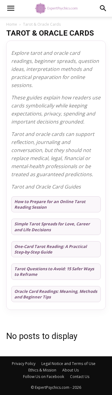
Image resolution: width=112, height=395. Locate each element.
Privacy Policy (23, 363)
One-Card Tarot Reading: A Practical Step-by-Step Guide (50, 249)
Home (11, 24)
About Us (70, 370)
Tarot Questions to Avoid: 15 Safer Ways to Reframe (54, 271)
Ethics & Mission (42, 370)
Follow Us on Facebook (43, 376)
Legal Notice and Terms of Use (68, 363)
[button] (11, 8)
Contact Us (79, 376)
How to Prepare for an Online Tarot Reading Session (50, 204)
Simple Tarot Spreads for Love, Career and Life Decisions (52, 226)
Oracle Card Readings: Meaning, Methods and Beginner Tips (55, 294)
